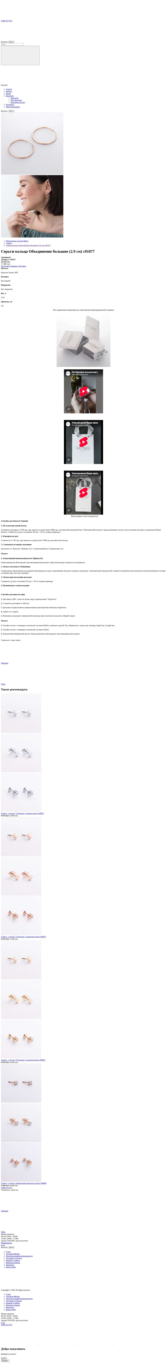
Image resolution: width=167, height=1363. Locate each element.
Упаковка (14, 266)
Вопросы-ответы (13, 1263)
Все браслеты (16, 100)
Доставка (22, 266)
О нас (8, 1252)
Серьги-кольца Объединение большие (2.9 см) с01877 (28, 245)
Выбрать (5, 1361)
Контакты (10, 1265)
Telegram (4, 1211)
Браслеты (10, 96)
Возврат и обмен (13, 1260)
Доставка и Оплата (14, 1258)
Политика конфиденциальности (19, 1256)
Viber (3, 1232)
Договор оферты (13, 1254)
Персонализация (13, 107)
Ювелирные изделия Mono (17, 241)
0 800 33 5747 (6, 1188)
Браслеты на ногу (18, 102)
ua (4, 1245)
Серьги (9, 89)
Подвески (10, 105)
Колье (8, 94)
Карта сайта (11, 1267)
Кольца (9, 91)
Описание (5, 266)
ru (2, 1245)
